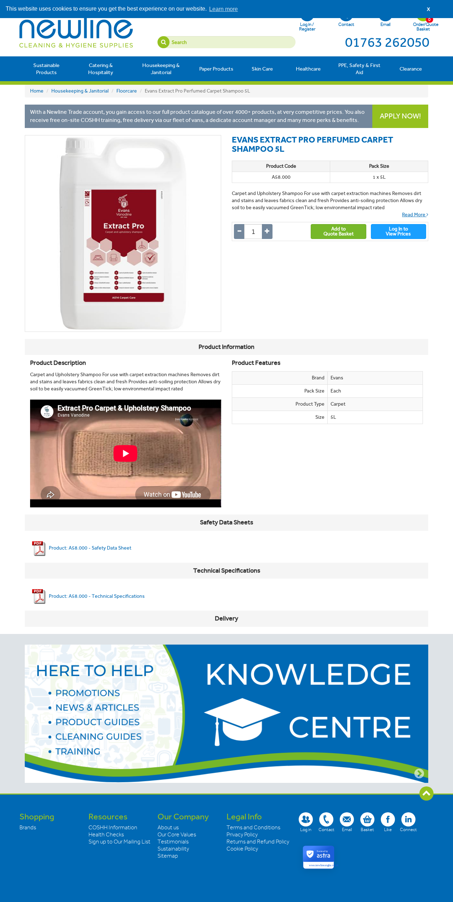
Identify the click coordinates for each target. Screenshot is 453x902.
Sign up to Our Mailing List (119, 842)
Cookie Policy (242, 849)
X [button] (428, 9)
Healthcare (308, 69)
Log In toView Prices (398, 231)
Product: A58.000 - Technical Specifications (96, 596)
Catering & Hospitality (100, 69)
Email (385, 24)
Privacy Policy (242, 834)
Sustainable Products (46, 69)
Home (37, 91)
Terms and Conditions (253, 827)
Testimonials (173, 842)
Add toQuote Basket (338, 231)
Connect (408, 829)
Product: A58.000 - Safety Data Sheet (89, 548)
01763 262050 (387, 42)
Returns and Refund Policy (257, 842)
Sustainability (173, 849)
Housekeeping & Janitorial (161, 69)
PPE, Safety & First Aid (359, 69)
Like (388, 829)
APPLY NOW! (400, 116)
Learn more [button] (223, 9)
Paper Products (216, 69)
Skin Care (262, 69)
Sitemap (167, 856)
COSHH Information (112, 827)
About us (168, 827)
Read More (414, 215)
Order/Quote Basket (423, 24)
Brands (27, 827)
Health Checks (106, 834)
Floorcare (126, 91)
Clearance (411, 69)
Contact (346, 24)
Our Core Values (176, 834)
